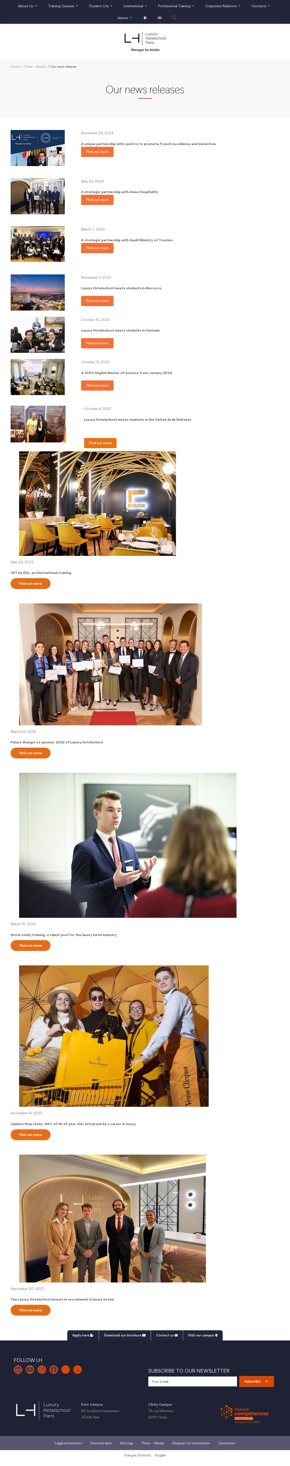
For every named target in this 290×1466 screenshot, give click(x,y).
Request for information (191, 1443)
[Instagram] (42, 1369)
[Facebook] (53, 1369)
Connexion (226, 1443)
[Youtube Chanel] (30, 1369)
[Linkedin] (18, 1369)
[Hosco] (77, 1369)
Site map (126, 1443)
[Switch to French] (145, 18)
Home (15, 67)
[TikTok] (65, 1369)
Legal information (68, 1443)
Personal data (100, 1443)
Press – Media (35, 67)
